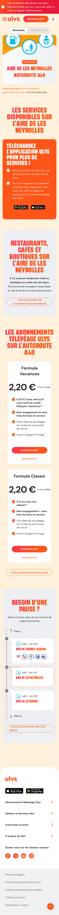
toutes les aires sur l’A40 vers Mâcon (27, 728)
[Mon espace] (53, 19)
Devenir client (36, 19)
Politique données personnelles (23, 889)
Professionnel (39, 30)
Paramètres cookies (17, 905)
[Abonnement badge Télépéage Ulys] (14, 18)
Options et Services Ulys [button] (19, 813)
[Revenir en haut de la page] (50, 906)
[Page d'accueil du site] (10, 779)
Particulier (18, 30)
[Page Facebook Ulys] (7, 855)
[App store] (38, 208)
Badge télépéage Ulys (13, 88)
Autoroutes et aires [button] (16, 824)
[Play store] (21, 208)
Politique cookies (15, 897)
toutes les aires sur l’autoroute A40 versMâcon (29, 302)
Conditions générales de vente (23, 882)
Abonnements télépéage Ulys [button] (23, 802)
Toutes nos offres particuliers (29, 572)
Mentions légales (15, 874)
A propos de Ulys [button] (15, 836)
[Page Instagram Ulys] (31, 855)
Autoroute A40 (17, 92)
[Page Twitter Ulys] (15, 855)
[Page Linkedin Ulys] (23, 855)
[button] (29, 458)
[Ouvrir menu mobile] (5, 19)
